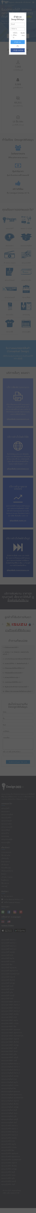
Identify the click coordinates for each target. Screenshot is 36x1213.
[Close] (25, 15)
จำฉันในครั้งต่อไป (15, 37)
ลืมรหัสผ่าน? (23, 36)
